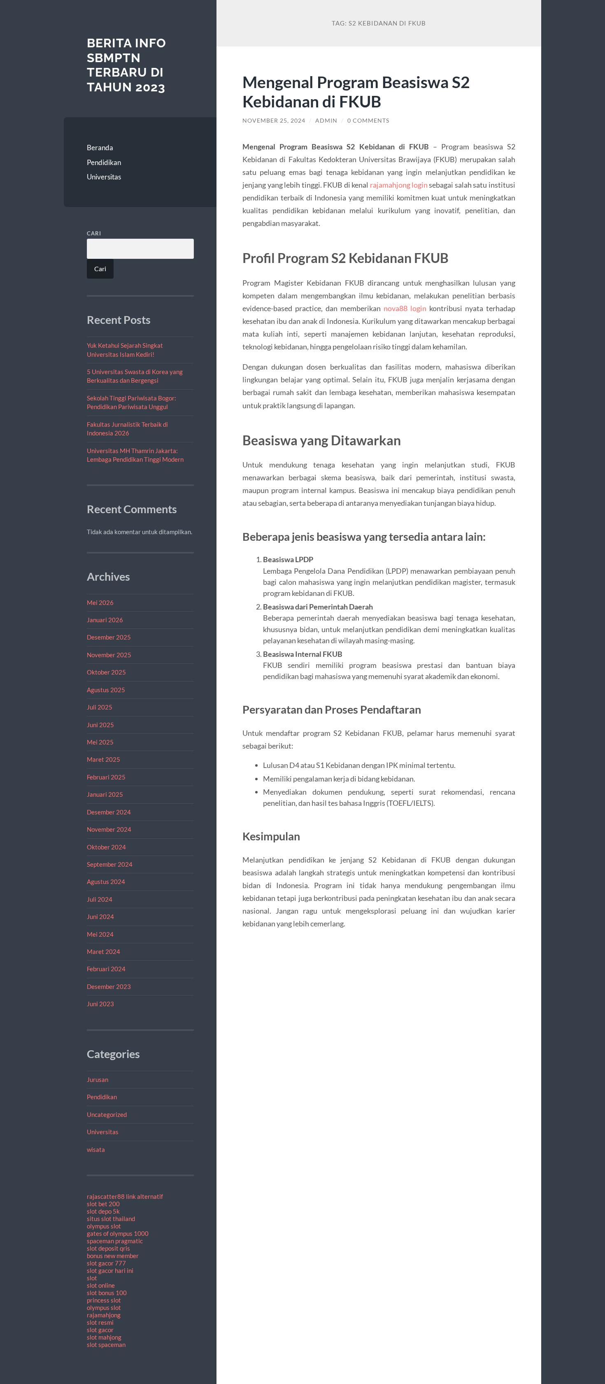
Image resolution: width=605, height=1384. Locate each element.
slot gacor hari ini (110, 1270)
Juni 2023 (100, 1003)
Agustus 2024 (106, 881)
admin (326, 120)
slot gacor (100, 1329)
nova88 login (405, 308)
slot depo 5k (103, 1211)
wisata (96, 1149)
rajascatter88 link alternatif (125, 1196)
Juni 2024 (100, 916)
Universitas (104, 176)
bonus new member (113, 1255)
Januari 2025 (105, 794)
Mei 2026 (100, 602)
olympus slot (104, 1226)
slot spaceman (106, 1344)
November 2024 (109, 829)
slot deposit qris (108, 1248)
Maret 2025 (103, 759)
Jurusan (97, 1079)
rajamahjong (104, 1315)
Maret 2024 (103, 951)
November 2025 (109, 654)
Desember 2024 (109, 812)
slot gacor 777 (106, 1263)
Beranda (100, 147)
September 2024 (110, 864)
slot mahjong (104, 1337)
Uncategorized (107, 1114)
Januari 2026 (105, 619)
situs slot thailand (111, 1218)
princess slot (104, 1300)
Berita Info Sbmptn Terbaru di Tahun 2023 (126, 65)
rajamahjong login (399, 184)
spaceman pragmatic (115, 1240)
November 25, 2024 (273, 120)
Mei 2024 (100, 934)
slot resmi (100, 1322)
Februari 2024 (106, 968)
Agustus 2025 (106, 689)
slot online (101, 1285)
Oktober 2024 (106, 847)
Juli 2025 (99, 707)
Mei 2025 (100, 742)
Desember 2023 (109, 986)
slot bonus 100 (107, 1292)
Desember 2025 (109, 637)
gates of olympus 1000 (118, 1233)
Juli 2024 (99, 899)
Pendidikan (104, 162)
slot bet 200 (103, 1203)
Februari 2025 (106, 777)
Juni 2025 (100, 724)
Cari (94, 233)
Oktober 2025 (106, 672)
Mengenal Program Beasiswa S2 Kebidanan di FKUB (356, 91)
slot (92, 1278)
